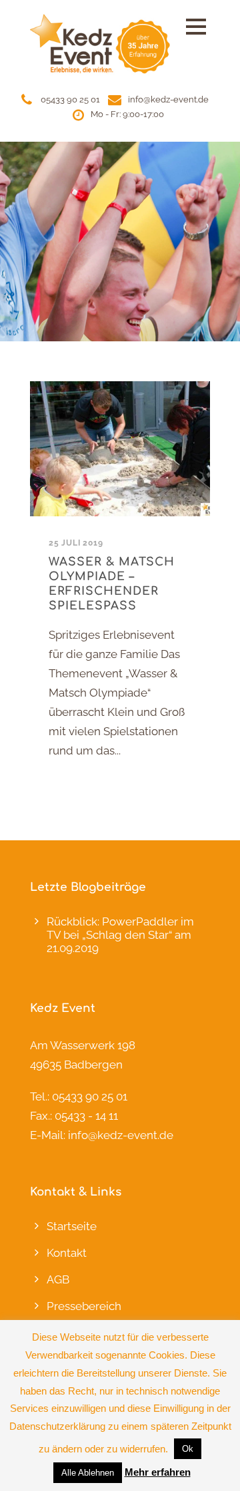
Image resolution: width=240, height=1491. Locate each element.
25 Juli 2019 (76, 543)
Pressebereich (84, 1306)
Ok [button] (187, 1449)
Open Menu (195, 26)
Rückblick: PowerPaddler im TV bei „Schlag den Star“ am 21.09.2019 (120, 935)
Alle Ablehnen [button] (87, 1473)
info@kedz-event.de (168, 99)
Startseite (72, 1226)
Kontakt (67, 1252)
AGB (58, 1279)
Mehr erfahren (158, 1472)
